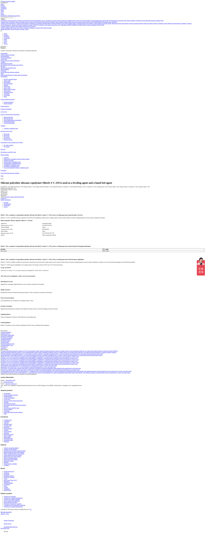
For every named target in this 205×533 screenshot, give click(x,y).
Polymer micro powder (6, 63)
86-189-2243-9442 (15, 15)
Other (2, 73)
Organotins (3, 70)
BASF (5, 486)
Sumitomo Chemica (9, 475)
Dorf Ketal (6, 474)
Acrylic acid (4, 59)
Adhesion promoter (9, 160)
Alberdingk (7, 489)
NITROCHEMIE (8, 483)
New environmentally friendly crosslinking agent (16, 167)
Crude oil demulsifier (9, 123)
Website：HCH (5, 514)
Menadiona (7, 481)
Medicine (6, 462)
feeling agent (7, 437)
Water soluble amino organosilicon (12, 120)
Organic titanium (8, 103)
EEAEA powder (8, 139)
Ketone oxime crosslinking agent (12, 162)
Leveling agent (7, 425)
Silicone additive (5, 69)
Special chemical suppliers (10, 502)
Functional (3, 7)
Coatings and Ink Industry (10, 449)
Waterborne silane (8, 92)
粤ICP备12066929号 (6, 512)
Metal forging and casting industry (12, 456)
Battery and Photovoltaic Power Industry (14, 453)
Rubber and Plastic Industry (11, 459)
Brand (2, 10)
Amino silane (7, 80)
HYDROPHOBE (8, 438)
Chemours (6, 473)
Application (4, 8)
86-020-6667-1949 (5, 15)
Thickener (6, 441)
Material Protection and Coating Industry (14, 452)
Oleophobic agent (8, 440)
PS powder (6, 137)
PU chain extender (8, 145)
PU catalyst (7, 146)
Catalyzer (6, 157)
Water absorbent (8, 428)
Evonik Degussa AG (9, 471)
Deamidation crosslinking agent (12, 165)
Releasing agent (8, 424)
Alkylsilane (7, 93)
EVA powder (7, 138)
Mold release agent (8, 434)
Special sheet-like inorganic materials (10, 72)
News (2, 13)
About (2, 11)
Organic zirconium (8, 102)
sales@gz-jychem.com (11, 383)
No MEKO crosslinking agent (11, 166)
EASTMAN (7, 484)
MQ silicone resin (8, 118)
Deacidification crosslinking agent (12, 163)
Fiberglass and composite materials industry (15, 450)
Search (3, 19)
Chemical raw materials (10, 496)
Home (2, 4)
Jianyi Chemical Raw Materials (12, 501)
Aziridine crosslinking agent (11, 128)
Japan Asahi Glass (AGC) (10, 480)
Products (3, 5)
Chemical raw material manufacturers (13, 498)
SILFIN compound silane (10, 79)
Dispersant (6, 427)
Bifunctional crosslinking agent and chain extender (16, 159)
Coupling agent (8, 420)
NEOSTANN (7, 490)
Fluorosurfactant (5, 56)
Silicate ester (7, 86)
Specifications (7, 204)
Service (2, 14)
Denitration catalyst (9, 461)
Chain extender (8, 431)
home (2, 75)
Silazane (6, 85)
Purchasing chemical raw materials (12, 503)
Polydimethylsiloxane (9, 121)
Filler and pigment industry (10, 458)
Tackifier (6, 430)
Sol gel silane (7, 91)
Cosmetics (6, 465)
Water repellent (7, 436)
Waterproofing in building (10, 464)
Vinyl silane (7, 95)
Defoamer (6, 433)
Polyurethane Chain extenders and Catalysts (12, 65)
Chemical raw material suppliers (12, 499)
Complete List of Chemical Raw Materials (14, 505)
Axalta (5, 478)
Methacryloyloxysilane (9, 89)
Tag (30, 509)
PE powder (7, 134)
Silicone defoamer (8, 117)
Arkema (6, 487)
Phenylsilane (7, 82)
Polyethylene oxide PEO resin (8, 68)
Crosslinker (7, 421)
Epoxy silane (7, 88)
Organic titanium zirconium (7, 55)
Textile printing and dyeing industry (13, 455)
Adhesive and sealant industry (11, 448)
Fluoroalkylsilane (8, 83)
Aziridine (3, 62)
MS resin (3, 66)
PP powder (6, 135)
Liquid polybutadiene (6, 57)
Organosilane (4, 53)
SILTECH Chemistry (9, 477)
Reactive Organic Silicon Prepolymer (10, 60)
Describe (6, 202)
